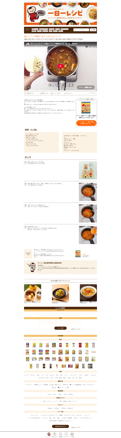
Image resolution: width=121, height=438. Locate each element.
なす (50, 31)
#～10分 (74, 39)
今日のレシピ (38, 1)
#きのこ (33, 39)
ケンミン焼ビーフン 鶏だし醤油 (55, 1)
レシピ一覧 (45, 1)
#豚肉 (26, 39)
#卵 (29, 39)
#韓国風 (68, 39)
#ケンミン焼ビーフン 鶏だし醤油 (53, 39)
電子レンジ (35, 29)
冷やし (60, 31)
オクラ (55, 31)
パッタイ (51, 29)
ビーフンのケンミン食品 (29, 1)
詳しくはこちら (39, 270)
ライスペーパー (43, 29)
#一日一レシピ (40, 39)
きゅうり (45, 31)
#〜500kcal (79, 39)
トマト (39, 31)
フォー (57, 29)
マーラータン (64, 29)
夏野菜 (34, 31)
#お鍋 (64, 39)
